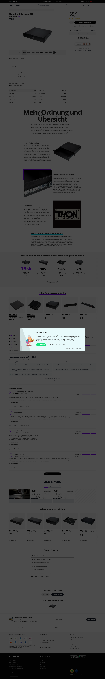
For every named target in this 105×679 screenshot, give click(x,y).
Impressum (68, 348)
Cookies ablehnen (52, 344)
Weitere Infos (62, 344)
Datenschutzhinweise (76, 348)
